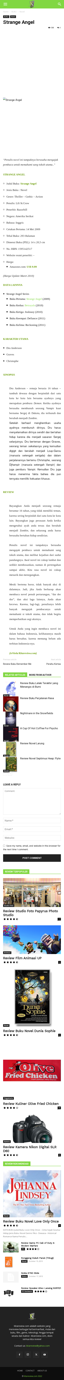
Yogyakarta (8, 1098)
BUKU (14, 11)
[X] (36, 1355)
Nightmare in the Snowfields (36, 713)
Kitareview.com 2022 (33, 1376)
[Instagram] (28, 1354)
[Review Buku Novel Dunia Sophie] (32, 997)
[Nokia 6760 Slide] (11, 1277)
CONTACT (30, 1370)
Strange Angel (34, 298)
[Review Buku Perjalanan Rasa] (11, 708)
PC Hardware (27, 1291)
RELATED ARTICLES (15, 675)
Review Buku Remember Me (17, 664)
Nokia (24, 1276)
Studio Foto (8, 905)
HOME (20, 1370)
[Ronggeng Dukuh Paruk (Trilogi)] (8, 1262)
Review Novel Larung (32, 743)
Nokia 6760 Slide (30, 1273)
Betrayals (30, 305)
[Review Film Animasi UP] (32, 939)
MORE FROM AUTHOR (40, 675)
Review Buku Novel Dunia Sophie (29, 1031)
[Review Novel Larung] (11, 749)
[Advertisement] (32, 64)
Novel (22, 11)
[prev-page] (5, 774)
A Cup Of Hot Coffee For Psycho (39, 728)
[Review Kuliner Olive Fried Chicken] (32, 1070)
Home (6, 11)
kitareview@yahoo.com (38, 1345)
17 (59, 919)
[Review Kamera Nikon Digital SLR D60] (32, 1128)
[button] (5, 4)
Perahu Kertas (53, 664)
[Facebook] (19, 1355)
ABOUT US (42, 1370)
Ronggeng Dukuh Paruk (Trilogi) (37, 1258)
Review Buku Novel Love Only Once (31, 1221)
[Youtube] (44, 1355)
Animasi (7, 953)
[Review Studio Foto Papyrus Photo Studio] (32, 892)
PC (23, 1249)
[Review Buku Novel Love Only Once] (32, 1193)
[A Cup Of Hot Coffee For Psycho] (11, 734)
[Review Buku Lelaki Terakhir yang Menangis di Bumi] (11, 689)
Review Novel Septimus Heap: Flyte (40, 758)
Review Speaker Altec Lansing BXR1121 (41, 1288)
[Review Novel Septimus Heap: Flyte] (11, 764)
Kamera (7, 1141)
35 (59, 1108)
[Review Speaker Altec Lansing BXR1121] (8, 1292)
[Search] (59, 4)
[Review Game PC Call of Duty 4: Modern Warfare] (11, 1246)
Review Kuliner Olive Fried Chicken (31, 1104)
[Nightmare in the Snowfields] (11, 719)
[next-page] (10, 774)
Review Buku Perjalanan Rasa (37, 698)
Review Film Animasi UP (22, 958)
